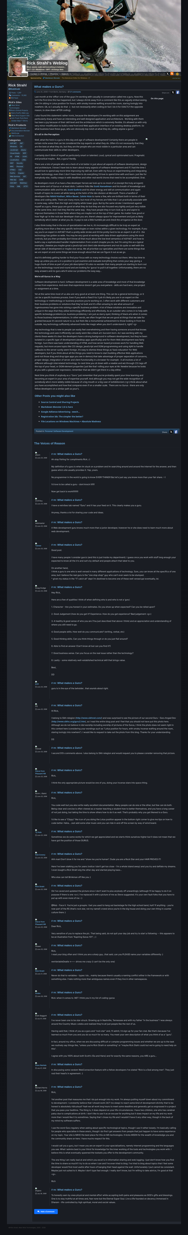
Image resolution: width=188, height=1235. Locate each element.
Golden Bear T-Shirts (19, 121)
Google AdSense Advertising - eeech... (60, 411)
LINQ (24, 160)
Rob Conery (40, 855)
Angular (21, 173)
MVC (11, 166)
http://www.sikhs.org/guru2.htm (68, 721)
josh (37, 684)
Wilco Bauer (72, 196)
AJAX (25, 156)
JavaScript (14, 150)
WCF (11, 163)
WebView (23, 183)
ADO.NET (13, 183)
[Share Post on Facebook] (176, 431)
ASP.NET (13, 143)
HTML (17, 156)
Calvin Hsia (86, 196)
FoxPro (12, 173)
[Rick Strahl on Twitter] (168, 73)
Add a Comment (47, 1211)
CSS (20, 170)
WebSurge (15, 133)
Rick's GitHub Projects (19, 110)
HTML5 (12, 170)
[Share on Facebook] (178, 92)
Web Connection (17, 136)
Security (20, 163)
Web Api (13, 180)
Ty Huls (38, 832)
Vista (12, 186)
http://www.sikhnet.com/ (89, 718)
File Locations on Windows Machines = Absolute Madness (71, 421)
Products (54, 74)
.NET (21, 143)
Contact (33, 74)
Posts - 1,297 (16, 93)
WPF (24, 153)
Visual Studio (15, 153)
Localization (14, 160)
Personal (20, 166)
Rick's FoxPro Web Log (20, 113)
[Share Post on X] (171, 431)
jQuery (23, 150)
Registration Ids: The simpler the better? (62, 416)
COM (21, 180)
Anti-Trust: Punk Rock (19, 118)
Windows (13, 146)
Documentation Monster (20, 131)
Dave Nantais (40, 1065)
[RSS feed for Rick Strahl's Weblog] (172, 73)
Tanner (38, 546)
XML (18, 186)
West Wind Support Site (20, 116)
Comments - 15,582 (19, 95)
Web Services (15, 176)
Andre (37, 993)
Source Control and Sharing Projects (60, 402)
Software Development (63, 431)
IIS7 (24, 176)
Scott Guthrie (75, 189)
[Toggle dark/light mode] (177, 74)
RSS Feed (14, 98)
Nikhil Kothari (57, 196)
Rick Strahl (39, 886)
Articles (44, 74)
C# (21, 146)
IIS (11, 156)
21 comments (75, 92)
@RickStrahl (14, 89)
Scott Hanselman (103, 186)
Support (65, 74)
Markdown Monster (18, 128)
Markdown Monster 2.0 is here (57, 406)
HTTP (26, 186)
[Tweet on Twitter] (173, 92)
